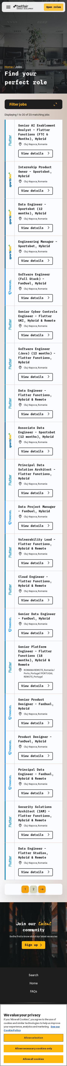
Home (34, 983)
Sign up (31, 945)
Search (33, 975)
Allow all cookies (33, 1058)
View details (33, 153)
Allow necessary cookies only (33, 1048)
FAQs (33, 991)
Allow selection (33, 1037)
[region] (33, 1035)
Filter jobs (18, 104)
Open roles (53, 7)
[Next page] (42, 889)
